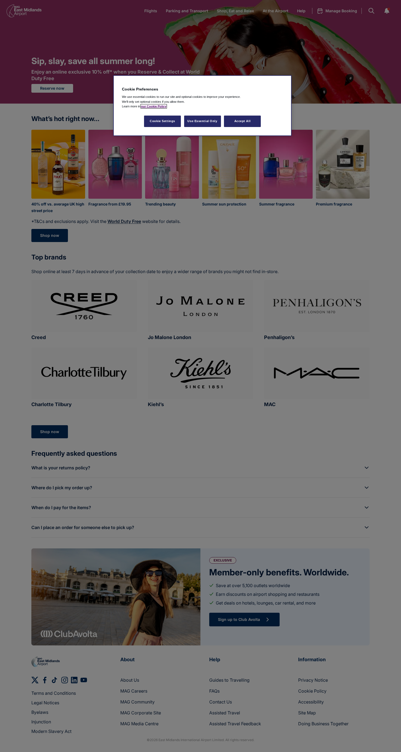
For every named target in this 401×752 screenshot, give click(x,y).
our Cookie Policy (153, 106)
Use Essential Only (202, 121)
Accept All (242, 121)
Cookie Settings (162, 121)
